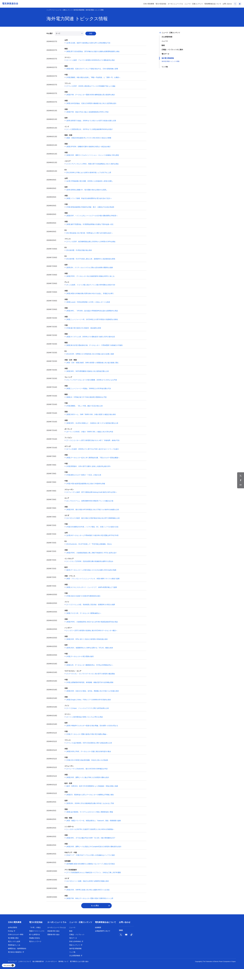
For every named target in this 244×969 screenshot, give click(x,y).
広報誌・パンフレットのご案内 (172, 49)
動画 (163, 45)
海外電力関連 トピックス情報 (170, 61)
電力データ (165, 54)
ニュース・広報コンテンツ (64, 10)
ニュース (165, 41)
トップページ (51, 10)
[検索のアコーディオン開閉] (235, 4)
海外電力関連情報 (79, 10)
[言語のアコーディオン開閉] (240, 4)
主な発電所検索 (167, 37)
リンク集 (165, 67)
